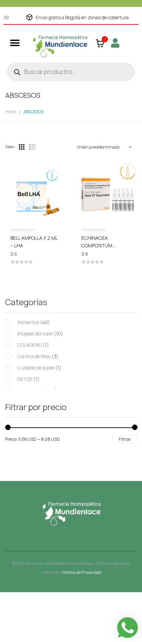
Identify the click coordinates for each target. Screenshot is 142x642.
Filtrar (125, 439)
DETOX (24, 379)
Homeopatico (22, 230)
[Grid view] (22, 147)
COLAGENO (29, 345)
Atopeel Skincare (35, 333)
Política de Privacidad (81, 572)
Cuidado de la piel (35, 367)
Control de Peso (34, 356)
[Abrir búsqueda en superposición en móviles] (71, 72)
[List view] (32, 147)
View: (10, 147)
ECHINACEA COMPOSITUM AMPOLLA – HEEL (100, 245)
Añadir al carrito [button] (35, 239)
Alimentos (28, 322)
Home (10, 112)
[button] (14, 43)
